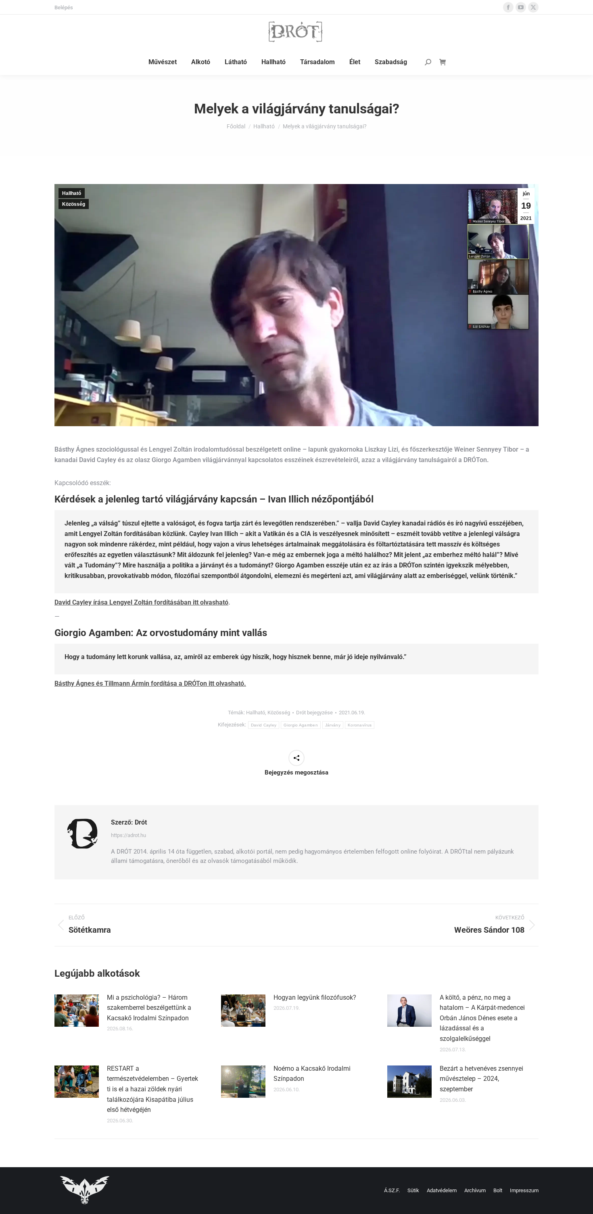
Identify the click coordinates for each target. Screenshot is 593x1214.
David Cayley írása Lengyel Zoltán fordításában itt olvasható (141, 602)
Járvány (332, 725)
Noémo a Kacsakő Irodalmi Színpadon (312, 1074)
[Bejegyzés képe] (76, 1010)
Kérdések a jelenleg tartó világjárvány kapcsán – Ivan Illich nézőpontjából (214, 499)
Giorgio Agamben (301, 725)
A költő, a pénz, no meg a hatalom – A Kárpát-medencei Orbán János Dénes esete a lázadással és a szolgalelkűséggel (482, 1018)
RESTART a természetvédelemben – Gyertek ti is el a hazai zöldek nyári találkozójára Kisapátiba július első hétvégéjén (152, 1089)
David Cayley (264, 725)
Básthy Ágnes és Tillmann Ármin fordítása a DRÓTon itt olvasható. (150, 683)
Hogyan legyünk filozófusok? (315, 997)
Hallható (71, 193)
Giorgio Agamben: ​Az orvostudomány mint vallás (160, 632)
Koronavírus (360, 725)
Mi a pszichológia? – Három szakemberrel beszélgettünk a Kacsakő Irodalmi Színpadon (149, 1008)
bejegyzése (314, 713)
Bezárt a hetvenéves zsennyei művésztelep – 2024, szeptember (481, 1079)
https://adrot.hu (128, 835)
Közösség (73, 204)
